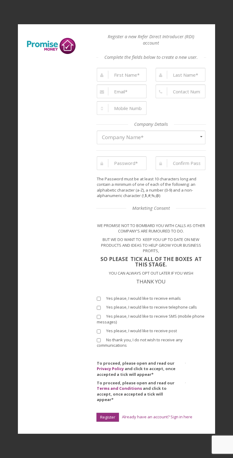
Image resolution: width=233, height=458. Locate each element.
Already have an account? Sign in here (157, 417)
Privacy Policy (110, 368)
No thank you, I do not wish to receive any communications (140, 342)
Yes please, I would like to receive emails (143, 298)
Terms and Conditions (119, 388)
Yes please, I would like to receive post (141, 330)
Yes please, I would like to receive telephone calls (151, 307)
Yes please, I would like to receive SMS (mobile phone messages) (150, 319)
